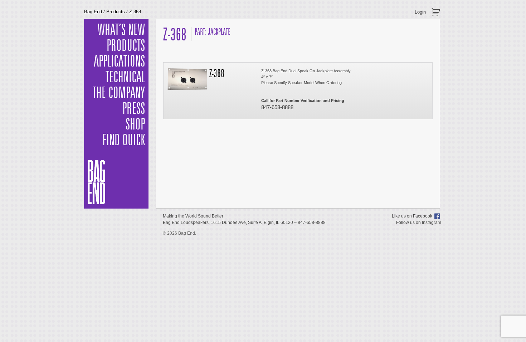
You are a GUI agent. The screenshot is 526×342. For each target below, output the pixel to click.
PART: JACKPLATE (212, 32)
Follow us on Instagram (418, 222)
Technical (125, 78)
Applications (119, 62)
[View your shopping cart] (437, 9)
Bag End (93, 11)
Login (420, 12)
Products (115, 11)
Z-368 (216, 74)
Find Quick (123, 140)
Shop (135, 125)
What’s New (121, 30)
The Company (119, 93)
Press (133, 109)
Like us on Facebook (412, 216)
